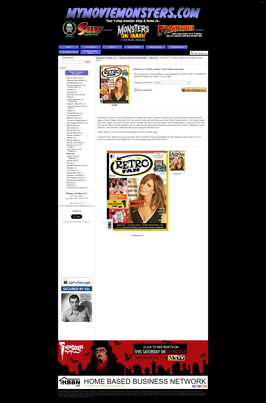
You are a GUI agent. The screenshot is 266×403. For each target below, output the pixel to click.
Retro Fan (153, 58)
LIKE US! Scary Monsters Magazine (76, 222)
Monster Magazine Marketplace (133, 58)
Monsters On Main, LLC (106, 58)
